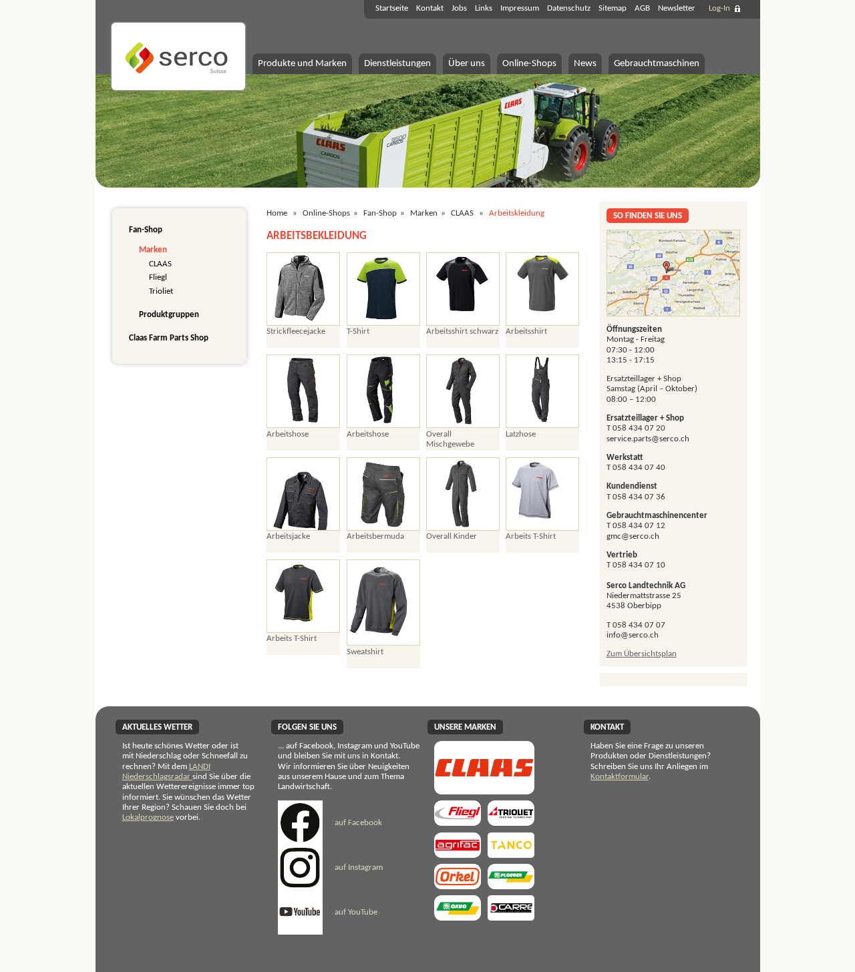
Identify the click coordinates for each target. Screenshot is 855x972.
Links (483, 8)
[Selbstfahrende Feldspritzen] (457, 853)
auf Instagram (358, 867)
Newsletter (676, 8)
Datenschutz (568, 8)
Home (277, 213)
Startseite (391, 8)
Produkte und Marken (302, 63)
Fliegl (158, 277)
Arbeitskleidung (516, 213)
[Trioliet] (511, 821)
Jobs (459, 8)
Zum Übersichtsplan (642, 654)
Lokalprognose (148, 817)
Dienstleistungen (397, 63)
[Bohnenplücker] (457, 916)
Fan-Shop (145, 230)
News (585, 63)
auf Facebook (357, 822)
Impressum (519, 8)
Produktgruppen (169, 314)
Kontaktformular (619, 776)
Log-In (719, 8)
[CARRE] (511, 916)
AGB (642, 8)
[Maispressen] (457, 885)
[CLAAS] (484, 790)
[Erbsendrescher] (511, 885)
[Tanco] (511, 853)
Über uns (466, 63)
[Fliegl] (457, 821)
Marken (153, 250)
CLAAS (160, 264)
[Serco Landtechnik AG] (178, 88)
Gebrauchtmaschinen (656, 63)
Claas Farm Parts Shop (168, 338)
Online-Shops (529, 63)
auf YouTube (355, 912)
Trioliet (161, 291)
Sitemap (612, 8)
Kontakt (430, 8)
